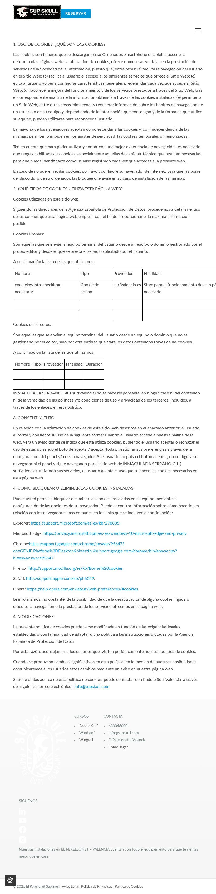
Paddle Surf (88, 726)
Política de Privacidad (96, 886)
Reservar (75, 14)
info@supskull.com (92, 687)
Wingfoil (86, 740)
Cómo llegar (118, 747)
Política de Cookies (129, 886)
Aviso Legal (70, 886)
